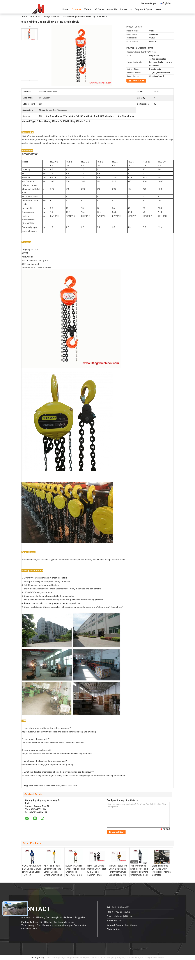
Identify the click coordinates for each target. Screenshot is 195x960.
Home (65, 9)
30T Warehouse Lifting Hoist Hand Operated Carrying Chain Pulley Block (139, 870)
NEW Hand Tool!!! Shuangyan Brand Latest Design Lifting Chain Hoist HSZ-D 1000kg (53, 872)
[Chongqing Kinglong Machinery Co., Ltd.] (38, 9)
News (158, 9)
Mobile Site (114, 929)
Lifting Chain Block (52, 17)
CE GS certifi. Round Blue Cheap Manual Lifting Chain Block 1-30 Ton (31, 870)
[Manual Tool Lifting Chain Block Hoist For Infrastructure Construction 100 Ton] (118, 856)
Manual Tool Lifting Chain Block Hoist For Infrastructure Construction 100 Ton (118, 872)
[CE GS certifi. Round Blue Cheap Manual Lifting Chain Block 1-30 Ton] (32, 856)
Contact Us (126, 9)
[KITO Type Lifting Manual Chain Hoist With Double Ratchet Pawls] (97, 856)
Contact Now (137, 80)
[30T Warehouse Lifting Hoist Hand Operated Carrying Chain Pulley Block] (140, 856)
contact (35, 909)
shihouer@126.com (123, 916)
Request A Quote (143, 9)
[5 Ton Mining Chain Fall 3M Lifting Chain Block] (29, 34)
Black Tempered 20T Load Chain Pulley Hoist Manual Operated (161, 870)
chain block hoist (36, 786)
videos (87, 9)
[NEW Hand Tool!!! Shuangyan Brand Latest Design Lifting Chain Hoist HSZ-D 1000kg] (53, 856)
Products (76, 9)
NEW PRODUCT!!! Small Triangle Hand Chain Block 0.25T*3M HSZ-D (75, 870)
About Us (112, 9)
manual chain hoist (52, 786)
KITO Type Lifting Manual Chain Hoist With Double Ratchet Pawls (96, 870)
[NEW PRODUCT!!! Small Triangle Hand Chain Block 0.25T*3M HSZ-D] (75, 856)
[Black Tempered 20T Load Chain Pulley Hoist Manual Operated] (162, 856)
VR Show (99, 9)
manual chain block (69, 786)
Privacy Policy (37, 957)
